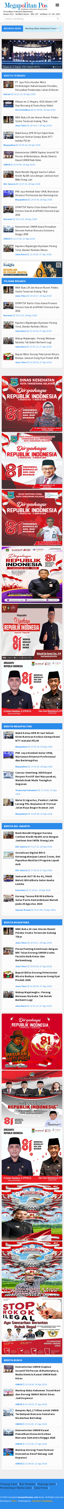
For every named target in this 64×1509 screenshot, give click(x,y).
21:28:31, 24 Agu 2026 (38, 890)
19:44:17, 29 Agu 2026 (39, 125)
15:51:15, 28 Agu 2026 (25, 219)
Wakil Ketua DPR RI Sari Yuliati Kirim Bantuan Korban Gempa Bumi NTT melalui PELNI (34, 136)
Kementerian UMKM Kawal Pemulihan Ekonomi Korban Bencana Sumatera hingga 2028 (35, 230)
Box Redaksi (27, 1484)
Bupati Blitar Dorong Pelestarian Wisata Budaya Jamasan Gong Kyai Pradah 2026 (37, 976)
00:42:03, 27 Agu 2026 (35, 1404)
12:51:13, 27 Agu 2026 (39, 347)
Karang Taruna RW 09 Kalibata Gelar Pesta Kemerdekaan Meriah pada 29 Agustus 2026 (36, 899)
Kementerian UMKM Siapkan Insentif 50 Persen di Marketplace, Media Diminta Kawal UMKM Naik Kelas (37, 156)
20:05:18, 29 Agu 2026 (28, 145)
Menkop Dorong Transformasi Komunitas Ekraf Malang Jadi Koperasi (34, 1453)
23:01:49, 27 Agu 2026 (35, 1424)
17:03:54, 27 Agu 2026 (40, 870)
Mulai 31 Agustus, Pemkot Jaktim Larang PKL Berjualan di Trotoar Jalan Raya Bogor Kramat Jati (36, 803)
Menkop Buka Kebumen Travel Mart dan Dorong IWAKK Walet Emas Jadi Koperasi (37, 1394)
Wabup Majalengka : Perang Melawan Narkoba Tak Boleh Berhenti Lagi (33, 996)
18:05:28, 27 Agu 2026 (39, 966)
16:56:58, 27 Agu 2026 (39, 362)
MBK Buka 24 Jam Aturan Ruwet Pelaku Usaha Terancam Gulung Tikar (35, 932)
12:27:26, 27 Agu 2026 (23, 239)
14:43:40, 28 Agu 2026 (40, 200)
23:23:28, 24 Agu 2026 (40, 814)
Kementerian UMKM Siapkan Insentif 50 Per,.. (23, 67)
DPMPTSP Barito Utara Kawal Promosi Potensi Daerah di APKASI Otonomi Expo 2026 (37, 211)
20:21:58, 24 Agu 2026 (43, 910)
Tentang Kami (8, 1484)
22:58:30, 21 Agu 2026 (35, 1464)
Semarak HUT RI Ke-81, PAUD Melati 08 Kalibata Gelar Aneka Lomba (34, 880)
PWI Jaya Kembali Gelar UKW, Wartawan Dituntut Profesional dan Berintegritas (35, 756)
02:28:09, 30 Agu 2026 (43, 110)
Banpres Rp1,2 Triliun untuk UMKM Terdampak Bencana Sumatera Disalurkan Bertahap (37, 1414)
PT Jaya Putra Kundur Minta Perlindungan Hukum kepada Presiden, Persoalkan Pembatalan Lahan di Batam (36, 86)
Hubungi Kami (46, 1484)
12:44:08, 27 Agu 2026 (39, 254)
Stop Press (41, 1487)
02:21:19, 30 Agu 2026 (23, 94)
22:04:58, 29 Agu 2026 (23, 165)
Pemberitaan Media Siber (16, 1487)
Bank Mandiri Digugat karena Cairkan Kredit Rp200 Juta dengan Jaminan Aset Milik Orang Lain (37, 175)
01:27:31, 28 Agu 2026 (28, 184)
